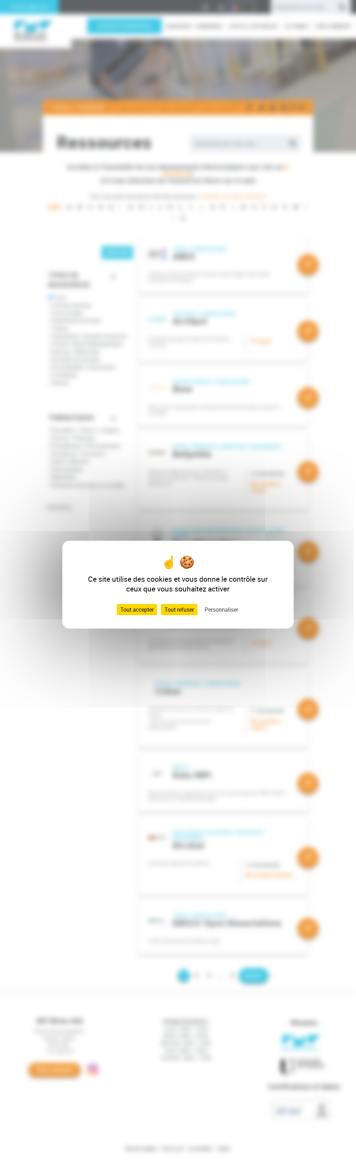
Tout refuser (179, 609)
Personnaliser (221, 609)
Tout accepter (137, 609)
